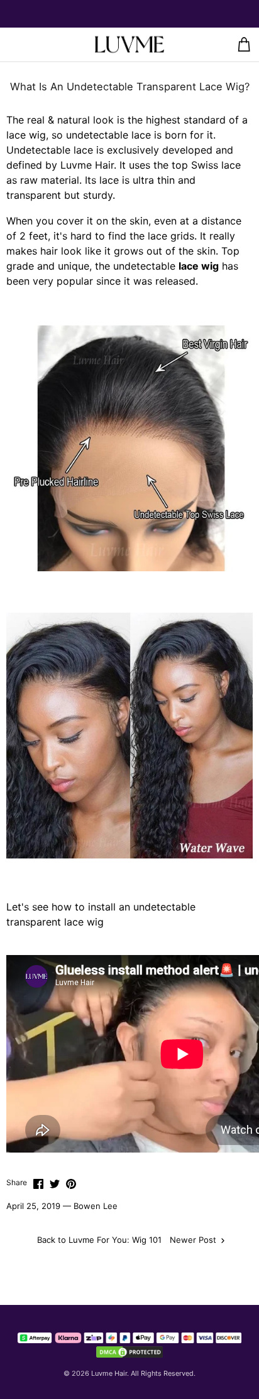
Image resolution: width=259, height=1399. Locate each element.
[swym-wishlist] (37, 44)
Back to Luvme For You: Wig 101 (99, 1240)
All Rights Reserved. (163, 1373)
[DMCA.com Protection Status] (129, 1352)
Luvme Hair (109, 1373)
